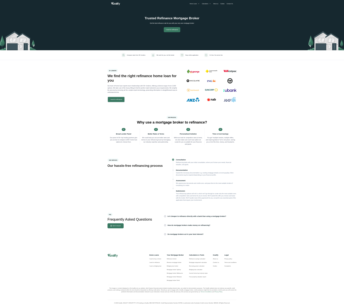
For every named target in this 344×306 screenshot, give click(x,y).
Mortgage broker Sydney (174, 269)
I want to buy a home (155, 259)
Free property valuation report (197, 276)
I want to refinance (154, 262)
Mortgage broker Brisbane (174, 276)
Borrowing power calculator (197, 266)
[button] (199, 216)
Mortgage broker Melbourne (175, 273)
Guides (222, 3)
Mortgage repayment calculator (198, 262)
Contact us (216, 262)
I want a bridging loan (155, 266)
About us (215, 3)
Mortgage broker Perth (173, 280)
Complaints (227, 266)
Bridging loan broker (172, 266)
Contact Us (230, 3)
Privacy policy (228, 259)
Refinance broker (172, 259)
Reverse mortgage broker (174, 262)
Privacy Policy (218, 291)
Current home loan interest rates (198, 273)
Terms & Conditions (206, 291)
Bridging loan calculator (195, 269)
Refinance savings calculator (197, 259)
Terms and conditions (230, 262)
